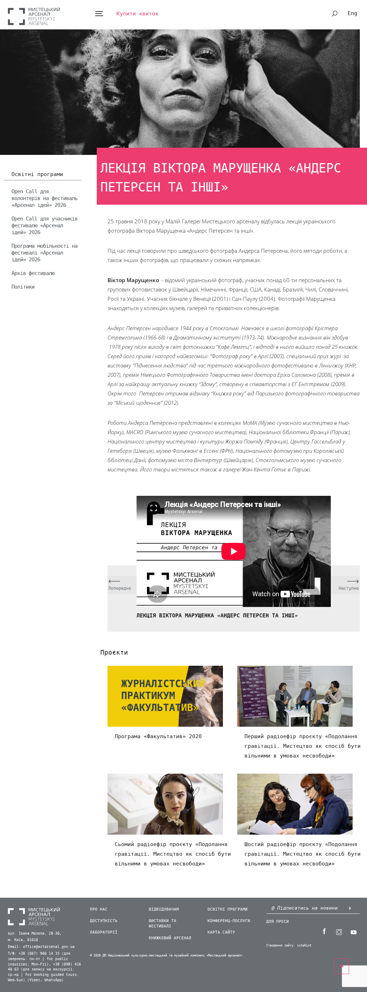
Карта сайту (221, 932)
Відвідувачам (164, 909)
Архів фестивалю (32, 273)
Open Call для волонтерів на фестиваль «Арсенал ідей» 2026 (44, 198)
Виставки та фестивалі (162, 923)
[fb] (324, 931)
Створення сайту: (280, 945)
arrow (350, 908)
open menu (99, 13)
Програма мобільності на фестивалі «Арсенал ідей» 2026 (44, 253)
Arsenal (34, 15)
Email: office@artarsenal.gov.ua (41, 946)
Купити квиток (137, 14)
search (334, 14)
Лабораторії (104, 932)
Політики (22, 287)
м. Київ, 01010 (23, 940)
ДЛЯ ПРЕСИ (277, 921)
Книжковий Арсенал (170, 938)
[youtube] (354, 931)
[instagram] (339, 931)
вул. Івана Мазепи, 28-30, (35, 933)
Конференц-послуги (229, 921)
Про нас (99, 909)
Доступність (104, 921)
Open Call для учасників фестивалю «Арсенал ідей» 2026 (44, 225)
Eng (352, 13)
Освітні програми (37, 174)
